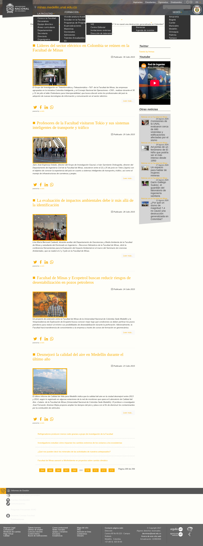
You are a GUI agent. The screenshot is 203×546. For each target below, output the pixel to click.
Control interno (34, 534)
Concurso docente (35, 532)
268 (74, 470)
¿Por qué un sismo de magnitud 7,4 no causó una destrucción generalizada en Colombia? (159, 210)
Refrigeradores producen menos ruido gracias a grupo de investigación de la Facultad (75, 434)
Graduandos (176, 2)
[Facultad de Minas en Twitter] (187, 2)
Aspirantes (138, 2)
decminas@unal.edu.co (151, 534)
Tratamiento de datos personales (25, 495)
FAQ (79, 530)
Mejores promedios (19, 523)
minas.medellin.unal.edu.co (57, 7)
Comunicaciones (18, 504)
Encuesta (56, 534)
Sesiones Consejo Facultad (23, 515)
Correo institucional (60, 528)
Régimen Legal (9, 528)
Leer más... (128, 101)
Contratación (8, 530)
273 (111, 470)
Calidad (6, 536)
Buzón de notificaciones (37, 536)
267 (66, 470)
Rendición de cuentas (12, 532)
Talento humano (34, 528)
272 (103, 470)
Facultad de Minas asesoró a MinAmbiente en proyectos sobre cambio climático (73, 460)
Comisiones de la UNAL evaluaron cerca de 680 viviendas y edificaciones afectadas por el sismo (159, 131)
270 (87, 470)
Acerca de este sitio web (151, 536)
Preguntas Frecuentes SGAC (23, 509)
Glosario (80, 536)
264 (42, 470)
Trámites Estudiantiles (20, 500)
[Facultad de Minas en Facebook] (191, 2)
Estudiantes (150, 2)
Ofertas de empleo (35, 530)
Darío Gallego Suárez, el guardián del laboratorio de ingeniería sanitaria (158, 189)
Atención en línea (84, 532)
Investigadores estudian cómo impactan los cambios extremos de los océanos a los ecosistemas (80, 443)
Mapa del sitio (82, 528)
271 (95, 470)
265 (50, 470)
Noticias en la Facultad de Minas (154, 117)
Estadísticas (57, 536)
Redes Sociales (58, 530)
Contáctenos (82, 534)
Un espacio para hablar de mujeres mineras (159, 171)
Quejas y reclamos (60, 532)
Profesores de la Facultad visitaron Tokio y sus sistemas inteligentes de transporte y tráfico (81, 125)
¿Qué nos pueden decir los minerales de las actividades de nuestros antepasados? (74, 452)
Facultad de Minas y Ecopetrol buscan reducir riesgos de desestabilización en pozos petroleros (82, 280)
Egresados (163, 2)
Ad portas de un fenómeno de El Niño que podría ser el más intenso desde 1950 (159, 154)
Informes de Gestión (20, 490)
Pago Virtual (8, 534)
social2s (42, 111)
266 (58, 470)
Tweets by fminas (146, 52)
